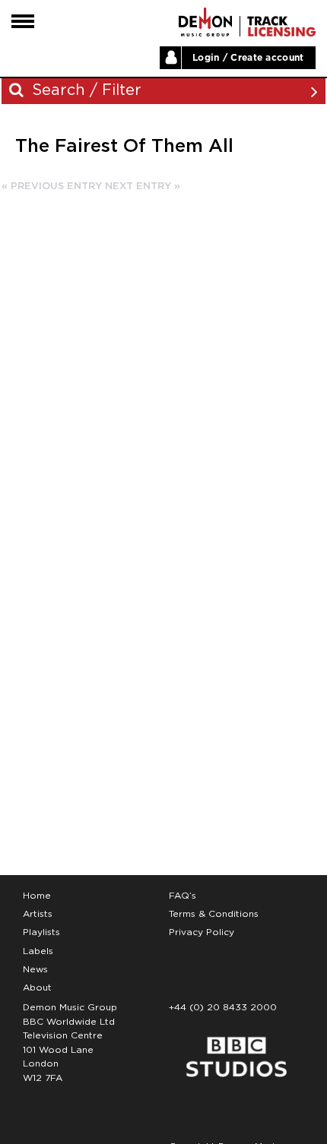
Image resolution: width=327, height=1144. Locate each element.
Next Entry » (142, 186)
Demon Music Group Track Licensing (205, 22)
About (37, 987)
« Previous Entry (52, 186)
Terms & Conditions (214, 913)
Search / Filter (84, 90)
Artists (37, 913)
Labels (38, 951)
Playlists (41, 932)
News (35, 969)
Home (37, 895)
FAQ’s (182, 895)
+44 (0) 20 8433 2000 (223, 1007)
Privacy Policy (201, 932)
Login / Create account (248, 57)
